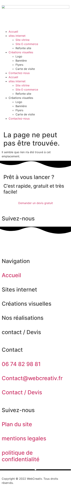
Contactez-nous (19, 73)
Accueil (13, 31)
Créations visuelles (21, 52)
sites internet (17, 35)
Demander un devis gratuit (35, 203)
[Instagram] (15, 240)
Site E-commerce (27, 44)
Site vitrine (22, 40)
